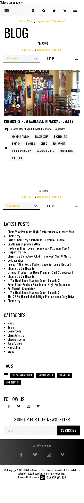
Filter (50, 58)
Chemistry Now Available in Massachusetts (38, 121)
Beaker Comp (41, 136)
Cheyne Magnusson (22, 375)
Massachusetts (45, 151)
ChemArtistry (16, 335)
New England (66, 151)
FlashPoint (59, 143)
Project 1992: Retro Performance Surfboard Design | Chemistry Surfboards (39, 266)
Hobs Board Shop (21, 151)
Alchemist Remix (20, 136)
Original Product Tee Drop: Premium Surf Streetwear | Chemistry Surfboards (40, 274)
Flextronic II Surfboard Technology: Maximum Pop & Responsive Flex (38, 250)
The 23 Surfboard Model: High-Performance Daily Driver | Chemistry (42, 299)
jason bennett (45, 375)
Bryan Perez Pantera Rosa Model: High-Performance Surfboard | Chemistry (39, 287)
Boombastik (60, 136)
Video (11, 351)
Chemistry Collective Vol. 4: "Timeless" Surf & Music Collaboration (39, 258)
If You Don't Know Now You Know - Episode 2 (34, 293)
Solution (17, 158)
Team (11, 327)
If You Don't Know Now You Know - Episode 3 (34, 281)
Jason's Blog (15, 343)
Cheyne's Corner (17, 339)
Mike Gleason (12, 382)
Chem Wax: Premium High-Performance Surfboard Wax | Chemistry (41, 234)
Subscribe (68, 430)
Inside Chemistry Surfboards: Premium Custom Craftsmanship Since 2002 (36, 242)
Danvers (30, 143)
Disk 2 (44, 143)
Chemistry (64, 375)
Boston (16, 143)
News (11, 323)
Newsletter (14, 348)
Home (22, 21)
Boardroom (14, 331)
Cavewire (34, 477)
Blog (30, 21)
